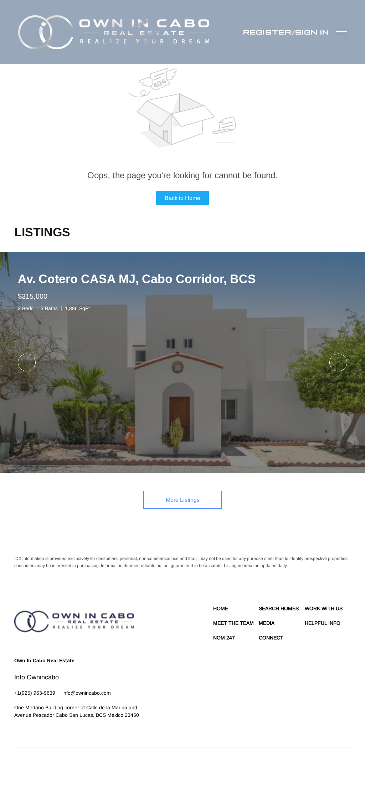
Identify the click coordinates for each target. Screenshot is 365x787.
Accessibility (339, 765)
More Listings (183, 500)
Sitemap (316, 765)
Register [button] (267, 32)
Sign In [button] (312, 32)
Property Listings (288, 765)
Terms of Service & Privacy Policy (165, 765)
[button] (113, 32)
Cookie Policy (214, 765)
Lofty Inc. (47, 765)
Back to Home (182, 198)
